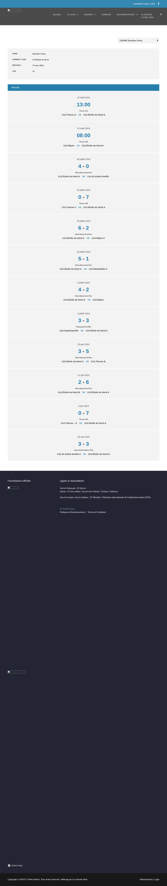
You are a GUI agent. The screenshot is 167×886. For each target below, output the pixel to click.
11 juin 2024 (83, 375)
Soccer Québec (81, 497)
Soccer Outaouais (67, 488)
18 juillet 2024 (83, 252)
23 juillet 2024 (83, 221)
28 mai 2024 (84, 437)
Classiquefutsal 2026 (147, 16)
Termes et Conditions (97, 512)
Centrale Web (81, 879)
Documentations (126, 15)
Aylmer (63, 491)
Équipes (88, 15)
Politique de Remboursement (72, 512)
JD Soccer (81, 488)
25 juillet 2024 (83, 190)
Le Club (71, 15)
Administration (146, 879)
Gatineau (114, 491)
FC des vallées (74, 491)
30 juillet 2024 (83, 159)
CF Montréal (95, 497)
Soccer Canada (66, 497)
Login (156, 879)
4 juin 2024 (83, 406)
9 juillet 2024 (83, 282)
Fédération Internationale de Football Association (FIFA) (126, 497)
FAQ (152, 4)
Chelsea (104, 491)
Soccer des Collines (91, 491)
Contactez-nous (141, 4)
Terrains (106, 15)
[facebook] (158, 4)
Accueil (57, 15)
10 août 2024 (83, 97)
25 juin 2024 (83, 344)
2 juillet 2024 (83, 313)
